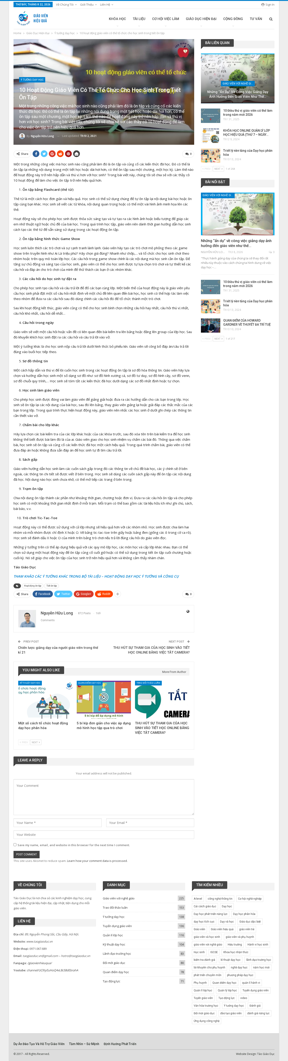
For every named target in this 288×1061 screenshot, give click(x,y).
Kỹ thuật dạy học (30, 683)
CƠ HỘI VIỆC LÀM (165, 19)
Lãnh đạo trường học (117, 954)
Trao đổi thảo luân (148, 683)
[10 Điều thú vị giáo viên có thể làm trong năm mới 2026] (210, 116)
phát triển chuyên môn (207, 975)
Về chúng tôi (65, 4)
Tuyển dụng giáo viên (117, 926)
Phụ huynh (200, 982)
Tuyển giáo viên (203, 998)
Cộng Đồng (233, 19)
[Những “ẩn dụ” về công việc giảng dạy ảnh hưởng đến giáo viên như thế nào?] (237, 78)
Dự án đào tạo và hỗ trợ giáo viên (39, 1044)
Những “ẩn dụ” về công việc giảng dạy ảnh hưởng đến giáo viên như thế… (237, 94)
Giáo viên (199, 929)
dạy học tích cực (204, 921)
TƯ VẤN (256, 19)
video (243, 998)
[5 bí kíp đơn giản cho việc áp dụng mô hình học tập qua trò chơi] (104, 700)
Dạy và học (227, 921)
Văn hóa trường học (206, 1005)
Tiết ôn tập (51, 586)
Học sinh (199, 952)
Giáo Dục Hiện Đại (201, 19)
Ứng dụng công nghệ (206, 1021)
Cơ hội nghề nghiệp (249, 898)
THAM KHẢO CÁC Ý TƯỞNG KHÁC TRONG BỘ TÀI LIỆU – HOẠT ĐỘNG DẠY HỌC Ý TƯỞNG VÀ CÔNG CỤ (96, 576)
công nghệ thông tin (220, 898)
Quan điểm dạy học (89, 683)
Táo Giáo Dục (265, 1054)
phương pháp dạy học (240, 975)
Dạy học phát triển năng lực (210, 914)
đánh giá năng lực (258, 1013)
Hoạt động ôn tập (32, 586)
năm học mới (261, 967)
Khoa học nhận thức (235, 952)
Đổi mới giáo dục (114, 963)
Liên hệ (105, 4)
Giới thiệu (87, 4)
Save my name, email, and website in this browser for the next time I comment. (74, 845)
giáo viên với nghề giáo (208, 944)
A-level (198, 898)
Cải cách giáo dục (205, 906)
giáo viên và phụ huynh (240, 937)
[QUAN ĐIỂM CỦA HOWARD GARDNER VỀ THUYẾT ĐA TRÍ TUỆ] (210, 325)
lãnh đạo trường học (258, 959)
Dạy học (227, 906)
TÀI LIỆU (139, 19)
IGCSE (214, 952)
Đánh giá (255, 1005)
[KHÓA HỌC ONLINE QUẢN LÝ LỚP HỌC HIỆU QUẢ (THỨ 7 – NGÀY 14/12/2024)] (210, 136)
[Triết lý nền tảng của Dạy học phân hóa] (210, 156)
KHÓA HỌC (117, 19)
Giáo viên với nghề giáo (239, 83)
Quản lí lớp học (113, 935)
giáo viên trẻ (246, 929)
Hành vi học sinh (258, 944)
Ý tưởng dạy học (32, 79)
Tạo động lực (111, 981)
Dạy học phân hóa (244, 914)
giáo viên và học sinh (207, 937)
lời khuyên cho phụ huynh (209, 967)
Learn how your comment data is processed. (97, 861)
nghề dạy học (239, 967)
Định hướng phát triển (120, 1044)
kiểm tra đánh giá (204, 959)
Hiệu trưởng (235, 944)
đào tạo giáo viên (231, 1013)
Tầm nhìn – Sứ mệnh (84, 1044)
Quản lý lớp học (227, 990)
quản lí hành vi (251, 982)
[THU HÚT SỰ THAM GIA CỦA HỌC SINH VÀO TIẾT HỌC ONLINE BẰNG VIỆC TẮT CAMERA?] (162, 700)
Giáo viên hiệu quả (222, 929)
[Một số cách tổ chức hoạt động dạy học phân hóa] (45, 700)
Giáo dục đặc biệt (250, 921)
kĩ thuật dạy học (231, 959)
